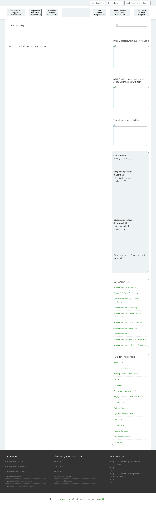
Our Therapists (58, 471)
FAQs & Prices (58, 461)
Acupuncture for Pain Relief (13, 476)
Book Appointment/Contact (62, 476)
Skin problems (119, 425)
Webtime (103, 499)
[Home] (76, 12)
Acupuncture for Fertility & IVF (14, 461)
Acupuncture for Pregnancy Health (16, 466)
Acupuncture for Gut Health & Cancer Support (19, 486)
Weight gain (118, 442)
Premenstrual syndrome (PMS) (126, 391)
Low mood (117, 419)
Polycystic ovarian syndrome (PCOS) (128, 396)
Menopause (118, 362)
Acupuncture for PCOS (123, 333)
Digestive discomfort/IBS (124, 413)
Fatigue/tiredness (120, 408)
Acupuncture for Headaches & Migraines (130, 322)
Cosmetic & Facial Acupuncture (126, 293)
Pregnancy (117, 385)
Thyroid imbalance (121, 402)
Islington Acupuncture (61, 499)
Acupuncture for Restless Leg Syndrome (130, 345)
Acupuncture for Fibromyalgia (125, 307)
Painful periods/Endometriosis (125, 373)
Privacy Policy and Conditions (63, 481)
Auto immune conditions (123, 436)
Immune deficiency (121, 431)
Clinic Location (58, 466)
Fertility (116, 379)
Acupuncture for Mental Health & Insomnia (18, 481)
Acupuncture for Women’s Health (15, 471)
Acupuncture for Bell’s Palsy (125, 287)
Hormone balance (120, 368)
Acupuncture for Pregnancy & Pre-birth (129, 339)
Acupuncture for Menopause (125, 328)
